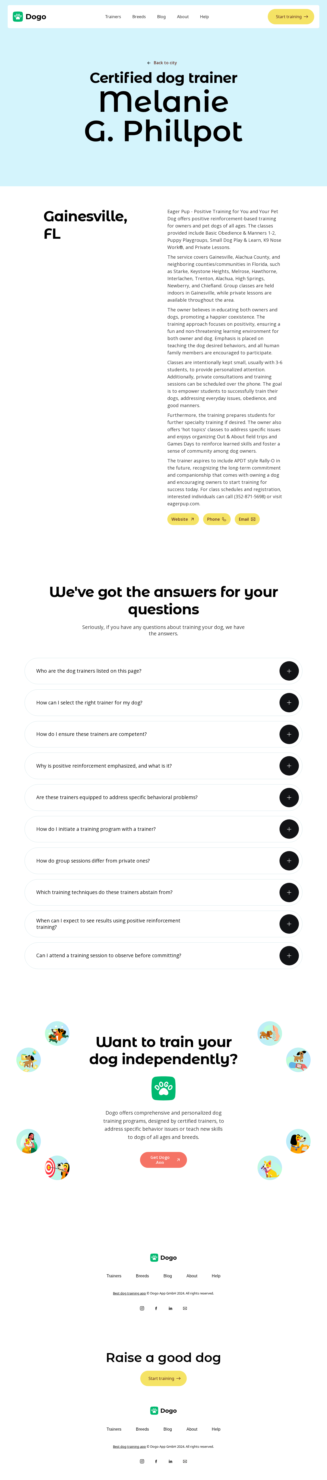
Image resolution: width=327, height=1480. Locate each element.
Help (204, 16)
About (183, 16)
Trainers (113, 16)
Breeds (139, 16)
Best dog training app (129, 1293)
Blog (161, 16)
